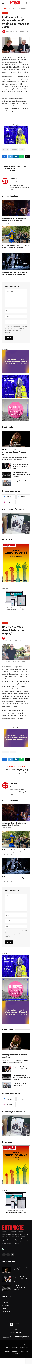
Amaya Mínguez (21, 166)
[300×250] (15, 397)
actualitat (6, 149)
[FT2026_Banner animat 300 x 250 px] (15, 421)
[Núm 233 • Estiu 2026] (16, 582)
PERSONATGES (6, 1305)
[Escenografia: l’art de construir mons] (6, 483)
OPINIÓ (4, 1314)
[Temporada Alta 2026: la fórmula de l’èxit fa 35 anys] (6, 466)
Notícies (5, 13)
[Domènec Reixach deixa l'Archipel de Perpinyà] (16, 652)
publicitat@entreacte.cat (11, 1347)
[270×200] (16, 144)
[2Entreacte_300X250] (15, 372)
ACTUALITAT (5, 1302)
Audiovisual (14, 149)
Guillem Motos (10, 769)
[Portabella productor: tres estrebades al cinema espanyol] (6, 475)
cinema (22, 149)
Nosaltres (7, 1351)
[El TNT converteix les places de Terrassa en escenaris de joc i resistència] (16, 234)
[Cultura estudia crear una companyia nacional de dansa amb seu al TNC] (16, 261)
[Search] (29, 3)
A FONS (4, 1308)
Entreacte (11, 31)
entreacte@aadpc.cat (22, 1345)
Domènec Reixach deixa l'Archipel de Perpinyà (9, 168)
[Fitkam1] (16, 746)
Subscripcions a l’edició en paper (20, 1351)
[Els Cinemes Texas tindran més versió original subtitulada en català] (16, 45)
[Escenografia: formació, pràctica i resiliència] (16, 439)
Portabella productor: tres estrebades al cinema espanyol (21, 474)
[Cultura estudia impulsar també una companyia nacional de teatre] (16, 208)
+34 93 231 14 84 (10, 1345)
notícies (13, 752)
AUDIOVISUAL (6, 1311)
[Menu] (3, 3)
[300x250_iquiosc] (15, 611)
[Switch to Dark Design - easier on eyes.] (26, 3)
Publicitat (17, 1353)
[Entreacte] (15, 2)
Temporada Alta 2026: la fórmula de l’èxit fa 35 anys (20, 466)
